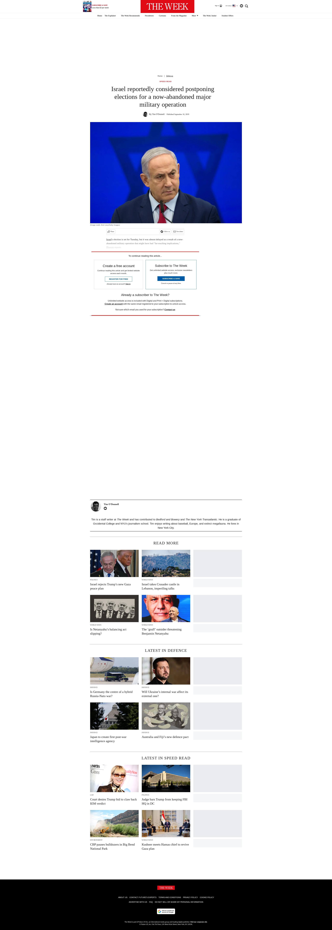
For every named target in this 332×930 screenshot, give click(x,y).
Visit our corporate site (198, 922)
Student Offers (227, 16)
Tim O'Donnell (158, 114)
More (194, 16)
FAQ (151, 902)
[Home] (99, 16)
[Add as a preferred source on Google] (166, 911)
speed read (166, 81)
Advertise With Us (138, 902)
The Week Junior (209, 16)
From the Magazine (179, 16)
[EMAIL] (106, 508)
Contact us (169, 310)
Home (160, 76)
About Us (122, 897)
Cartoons (162, 16)
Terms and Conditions (169, 897)
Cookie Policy (207, 897)
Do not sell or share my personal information (179, 902)
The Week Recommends (130, 16)
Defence (169, 76)
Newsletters (149, 16)
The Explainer (110, 16)
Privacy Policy (190, 897)
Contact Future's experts (142, 897)
